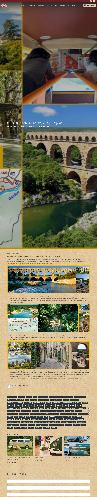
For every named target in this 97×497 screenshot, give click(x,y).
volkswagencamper (13, 422)
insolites (79, 405)
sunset (29, 416)
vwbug (39, 425)
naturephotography (13, 411)
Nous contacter (72, 5)
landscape (34, 408)
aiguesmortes (12, 397)
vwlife (83, 425)
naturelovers (81, 408)
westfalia (46, 427)
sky (75, 414)
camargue (33, 400)
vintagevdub (35, 419)
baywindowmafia (13, 400)
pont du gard (69, 411)
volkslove (59, 419)
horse (65, 405)
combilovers (56, 402)
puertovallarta (24, 414)
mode (47, 408)
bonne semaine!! (39, 457)
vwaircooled (65, 422)
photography (50, 411)
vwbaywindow (81, 422)
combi (48, 402)
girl (47, 405)
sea (62, 414)
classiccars (28, 402)
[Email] (89, 416)
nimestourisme (26, 411)
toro (46, 416)
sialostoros (68, 414)
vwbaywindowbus (13, 425)
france (25, 405)
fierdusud (10, 405)
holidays (59, 405)
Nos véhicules (29, 5)
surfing (40, 416)
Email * (9, 485)
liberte (41, 408)
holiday (52, 405)
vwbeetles (31, 425)
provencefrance (12, 414)
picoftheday (59, 411)
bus (27, 400)
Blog (56, 5)
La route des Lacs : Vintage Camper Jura (72, 457)
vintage (18, 419)
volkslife (52, 419)
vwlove (10, 427)
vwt (25, 427)
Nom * (8, 478)
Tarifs (47, 5)
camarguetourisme (56, 400)
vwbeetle (23, 425)
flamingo (18, 405)
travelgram (67, 416)
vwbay (73, 422)
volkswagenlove (39, 422)
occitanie (35, 411)
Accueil (22, 5)
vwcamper (53, 425)
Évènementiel (40, 5)
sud (16, 416)
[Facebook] (89, 408)
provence (78, 411)
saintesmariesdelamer (44, 414)
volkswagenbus (78, 419)
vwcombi (60, 425)
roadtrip (33, 414)
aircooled (21, 397)
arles (35, 397)
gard (31, 405)
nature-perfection (70, 408)
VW (58, 422)
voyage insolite (50, 422)
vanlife (79, 416)
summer (22, 416)
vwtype (31, 427)
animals (29, 397)
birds (21, 400)
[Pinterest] (89, 414)
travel (59, 416)
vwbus (45, 425)
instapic (10, 408)
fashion (85, 402)
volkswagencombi (27, 422)
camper (66, 400)
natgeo (54, 408)
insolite (72, 405)
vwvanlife (38, 427)
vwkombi (76, 425)
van (74, 416)
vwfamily (68, 425)
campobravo (12, 402)
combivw (77, 402)
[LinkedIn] (89, 412)
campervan (74, 400)
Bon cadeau (90, 5)
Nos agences (62, 5)
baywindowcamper (55, 397)
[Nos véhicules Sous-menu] (34, 5)
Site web (9, 491)
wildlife (53, 427)
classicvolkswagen (39, 402)
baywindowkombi (80, 397)
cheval (20, 402)
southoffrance (83, 414)
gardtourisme (39, 405)
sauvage (55, 414)
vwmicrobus (18, 427)
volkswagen (68, 419)
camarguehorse (43, 400)
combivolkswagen (67, 402)
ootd (42, 411)
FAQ (52, 5)
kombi (17, 408)
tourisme (52, 416)
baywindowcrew (67, 397)
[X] (89, 410)
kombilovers (25, 408)
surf (34, 416)
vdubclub (10, 419)
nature (60, 408)
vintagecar (26, 419)
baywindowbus (43, 397)
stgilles (10, 416)
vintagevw (44, 419)
